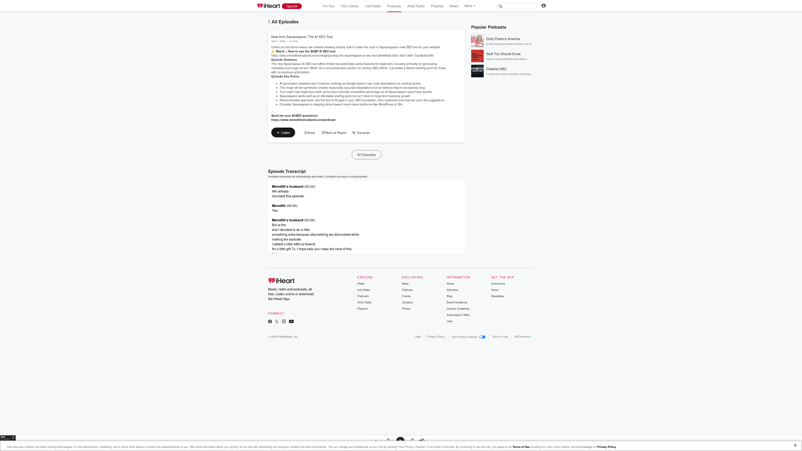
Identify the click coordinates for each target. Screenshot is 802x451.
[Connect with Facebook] (270, 321)
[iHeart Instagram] (284, 321)
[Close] (795, 445)
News (454, 6)
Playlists (437, 6)
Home (494, 290)
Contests (407, 302)
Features (407, 290)
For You (328, 6)
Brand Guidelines (457, 302)
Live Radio (373, 6)
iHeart (360, 283)
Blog (449, 296)
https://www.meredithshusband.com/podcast (303, 117)
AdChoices (521, 336)
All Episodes (285, 21)
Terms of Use (500, 336)
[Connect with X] (276, 321)
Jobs (450, 321)
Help (418, 336)
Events (406, 296)
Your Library (350, 6)
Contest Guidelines (458, 308)
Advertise (452, 290)
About (450, 283)
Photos (406, 308)
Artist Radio (416, 6)
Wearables (497, 296)
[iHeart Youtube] (291, 321)
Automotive (498, 283)
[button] (283, 132)
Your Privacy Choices (464, 337)
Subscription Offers (458, 315)
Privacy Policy (436, 336)
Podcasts (394, 6)
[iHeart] (268, 6)
